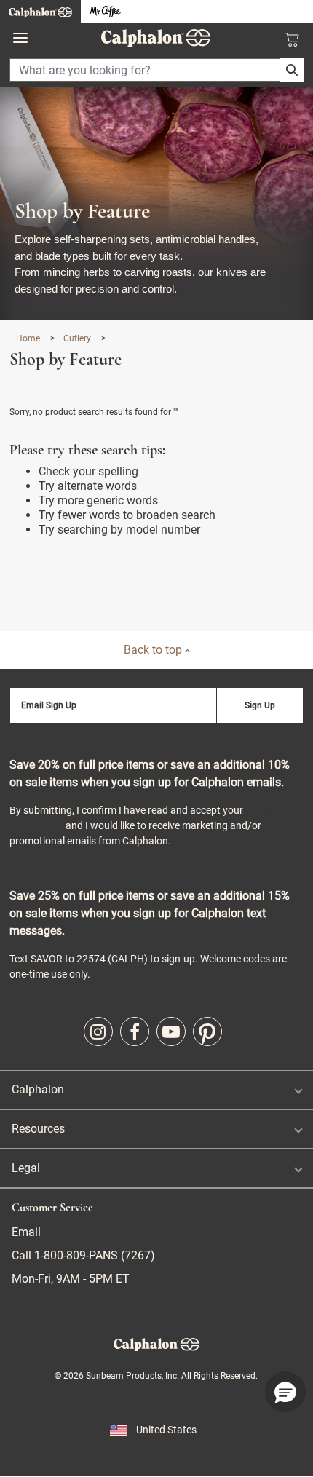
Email (26, 1232)
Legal (26, 1168)
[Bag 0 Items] (292, 39)
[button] (285, 1391)
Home (29, 338)
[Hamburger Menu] (20, 38)
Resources (38, 1129)
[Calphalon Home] (40, 11)
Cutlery (78, 338)
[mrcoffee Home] (105, 12)
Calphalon (38, 1089)
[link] (98, 1031)
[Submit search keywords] (292, 70)
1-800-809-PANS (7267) (93, 1255)
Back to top (154, 650)
